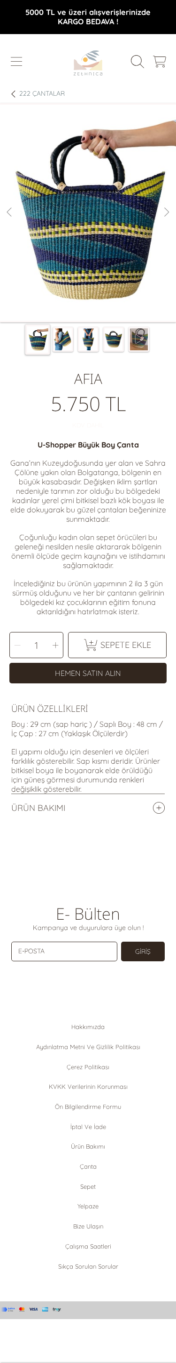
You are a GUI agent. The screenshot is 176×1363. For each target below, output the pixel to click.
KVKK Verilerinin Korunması (88, 1086)
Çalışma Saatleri (88, 1246)
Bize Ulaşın (88, 1226)
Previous (10, 212)
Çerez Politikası (88, 1067)
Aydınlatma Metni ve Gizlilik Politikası (88, 1047)
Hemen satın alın (88, 673)
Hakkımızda (88, 1026)
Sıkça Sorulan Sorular (88, 1266)
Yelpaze (88, 1206)
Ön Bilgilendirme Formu (88, 1106)
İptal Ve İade (88, 1126)
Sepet (88, 1186)
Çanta (88, 1166)
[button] (16, 61)
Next (166, 212)
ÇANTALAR (42, 94)
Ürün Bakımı (88, 1146)
